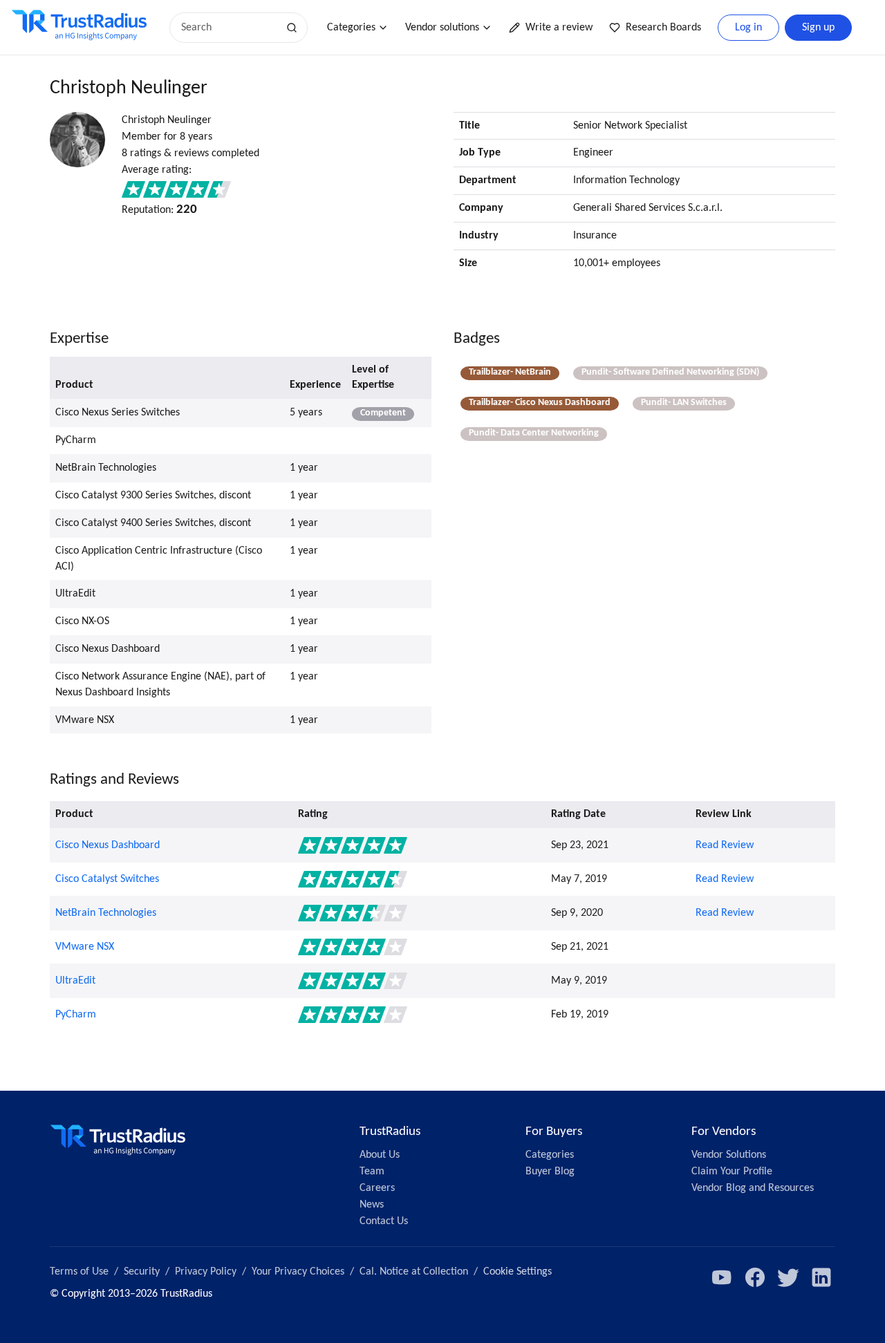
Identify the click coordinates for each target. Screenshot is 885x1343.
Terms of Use (79, 1271)
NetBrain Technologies (105, 913)
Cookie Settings (517, 1271)
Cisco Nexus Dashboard (107, 845)
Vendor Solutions (728, 1155)
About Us (380, 1155)
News (372, 1204)
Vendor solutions (442, 27)
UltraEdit (75, 980)
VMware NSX (84, 946)
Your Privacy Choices (298, 1271)
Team (372, 1171)
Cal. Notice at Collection (414, 1271)
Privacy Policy (205, 1271)
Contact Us (384, 1221)
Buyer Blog (550, 1171)
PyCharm (75, 1014)
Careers (377, 1188)
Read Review (725, 845)
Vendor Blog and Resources (752, 1188)
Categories (351, 27)
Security (142, 1271)
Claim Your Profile (731, 1171)
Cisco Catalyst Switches (107, 879)
